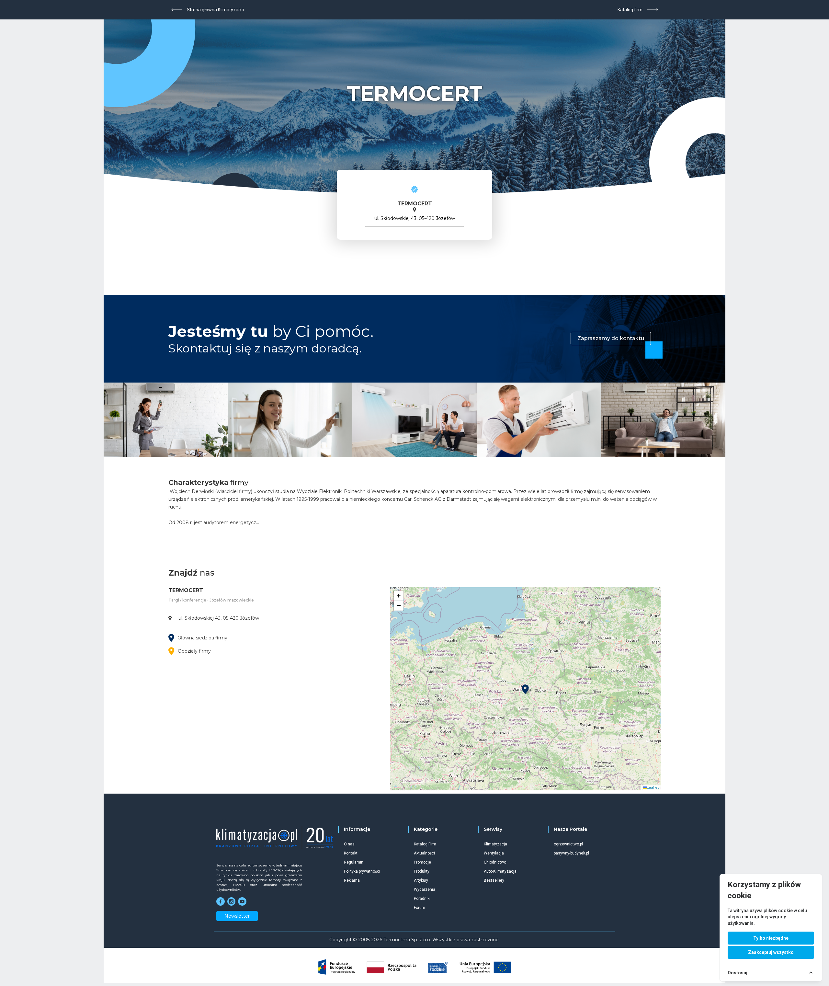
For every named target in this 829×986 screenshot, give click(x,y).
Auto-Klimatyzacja (500, 871)
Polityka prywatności (362, 871)
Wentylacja (494, 853)
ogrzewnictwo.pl (568, 844)
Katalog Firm (425, 844)
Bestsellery (494, 880)
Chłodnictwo (495, 862)
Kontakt (351, 853)
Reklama (352, 880)
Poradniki (422, 898)
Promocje (422, 862)
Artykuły (421, 880)
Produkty (421, 871)
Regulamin (353, 862)
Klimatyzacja (495, 844)
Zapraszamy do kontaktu (610, 338)
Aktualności (424, 853)
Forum (419, 907)
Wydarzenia (424, 889)
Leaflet (653, 787)
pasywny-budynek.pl (571, 853)
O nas (349, 844)
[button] (525, 689)
